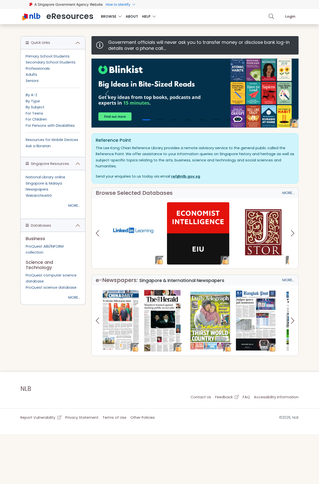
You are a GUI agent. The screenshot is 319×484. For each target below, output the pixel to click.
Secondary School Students (51, 62)
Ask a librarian (38, 145)
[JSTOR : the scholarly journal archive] (263, 233)
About (132, 16)
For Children (36, 119)
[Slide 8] (244, 119)
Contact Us (201, 397)
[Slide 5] (202, 119)
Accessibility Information (276, 397)
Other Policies (142, 417)
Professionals (38, 68)
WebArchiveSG (39, 195)
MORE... (288, 192)
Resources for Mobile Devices (52, 139)
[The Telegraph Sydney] (210, 320)
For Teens (34, 113)
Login (290, 16)
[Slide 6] (216, 119)
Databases (41, 225)
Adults (31, 74)
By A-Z (31, 94)
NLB (25, 389)
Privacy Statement (81, 417)
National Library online (45, 177)
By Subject (35, 107)
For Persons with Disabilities (50, 125)
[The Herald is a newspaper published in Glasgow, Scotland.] (162, 320)
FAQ (246, 397)
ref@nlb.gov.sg (185, 176)
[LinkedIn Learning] (133, 233)
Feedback (224, 397)
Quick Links (40, 42)
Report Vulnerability (38, 417)
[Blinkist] (195, 93)
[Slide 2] (160, 119)
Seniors (32, 80)
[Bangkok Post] (255, 320)
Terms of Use (114, 417)
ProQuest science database (51, 287)
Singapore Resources (50, 163)
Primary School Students (48, 56)
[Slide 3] (174, 119)
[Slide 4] (188, 119)
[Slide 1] (146, 119)
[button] (271, 16)
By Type (33, 101)
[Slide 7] (230, 119)
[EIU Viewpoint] (198, 233)
